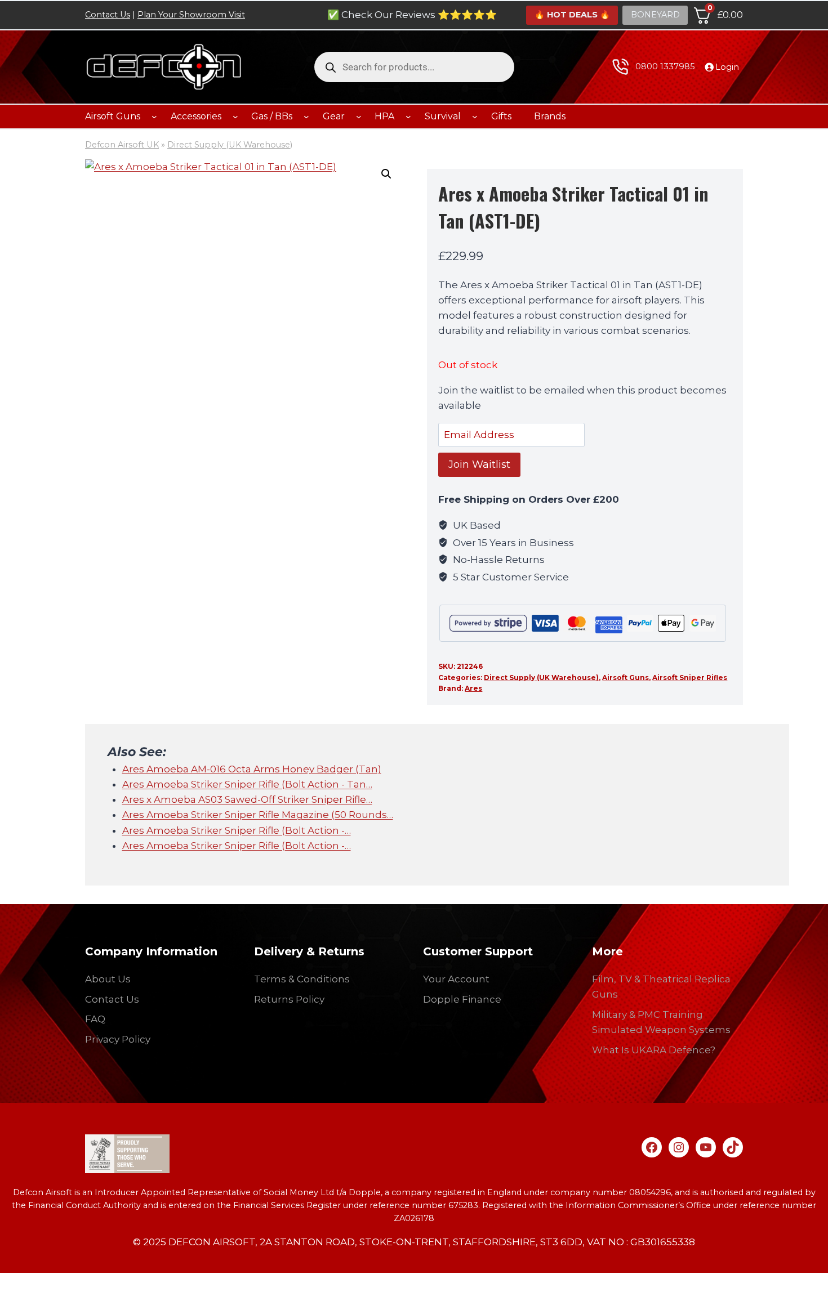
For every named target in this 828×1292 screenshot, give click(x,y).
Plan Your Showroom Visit (191, 15)
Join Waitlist (479, 464)
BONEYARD (655, 15)
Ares (473, 688)
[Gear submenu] (359, 116)
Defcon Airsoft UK (122, 145)
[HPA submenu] (408, 116)
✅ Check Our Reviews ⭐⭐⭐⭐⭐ (412, 14)
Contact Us (107, 15)
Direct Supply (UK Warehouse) (229, 145)
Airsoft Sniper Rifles (689, 677)
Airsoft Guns (625, 677)
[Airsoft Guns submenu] (154, 116)
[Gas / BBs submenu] (306, 116)
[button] (386, 174)
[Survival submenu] (475, 116)
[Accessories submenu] (235, 116)
